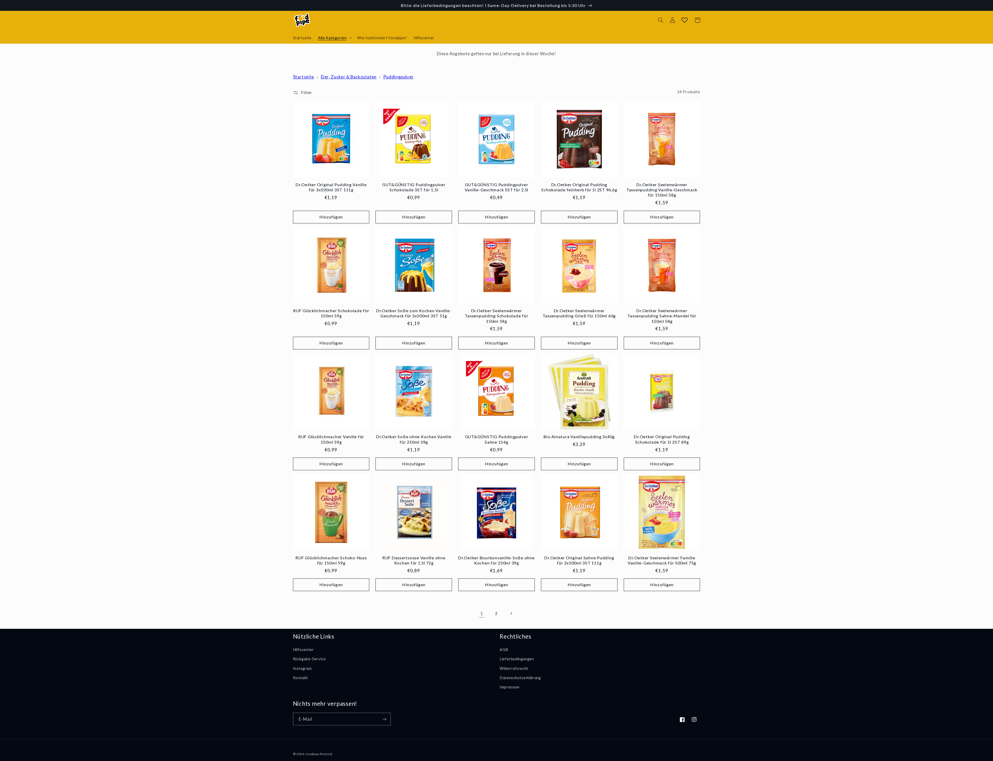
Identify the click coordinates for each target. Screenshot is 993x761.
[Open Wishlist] (684, 20)
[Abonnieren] (384, 719)
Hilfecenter (303, 649)
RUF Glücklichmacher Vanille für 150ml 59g (331, 439)
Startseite (303, 77)
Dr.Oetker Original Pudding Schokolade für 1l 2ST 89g (662, 439)
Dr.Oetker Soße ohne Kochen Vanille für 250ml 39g (414, 439)
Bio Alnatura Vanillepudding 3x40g (579, 436)
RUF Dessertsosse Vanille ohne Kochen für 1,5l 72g (414, 560)
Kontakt (300, 677)
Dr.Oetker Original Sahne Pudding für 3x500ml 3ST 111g (579, 560)
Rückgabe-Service (309, 658)
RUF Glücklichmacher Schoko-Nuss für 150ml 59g (331, 560)
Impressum (510, 687)
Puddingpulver (398, 77)
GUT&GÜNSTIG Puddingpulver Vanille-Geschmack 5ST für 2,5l (497, 187)
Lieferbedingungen (517, 658)
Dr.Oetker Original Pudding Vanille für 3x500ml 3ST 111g (331, 187)
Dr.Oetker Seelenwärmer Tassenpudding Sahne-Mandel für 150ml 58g (661, 316)
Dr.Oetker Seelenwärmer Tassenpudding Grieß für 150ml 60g (579, 313)
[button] (334, 37)
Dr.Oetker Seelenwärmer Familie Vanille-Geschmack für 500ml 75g (662, 560)
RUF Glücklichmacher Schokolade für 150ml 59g (331, 313)
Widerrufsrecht (514, 668)
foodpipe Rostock (319, 754)
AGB (504, 649)
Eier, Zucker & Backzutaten (349, 77)
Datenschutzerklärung (520, 677)
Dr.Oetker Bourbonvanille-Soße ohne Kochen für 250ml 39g (496, 560)
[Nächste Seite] (511, 613)
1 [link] (481, 613)
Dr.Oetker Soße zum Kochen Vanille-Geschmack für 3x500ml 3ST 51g (414, 313)
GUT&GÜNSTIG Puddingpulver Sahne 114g (496, 439)
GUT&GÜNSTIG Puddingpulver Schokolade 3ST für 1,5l (414, 187)
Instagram (302, 668)
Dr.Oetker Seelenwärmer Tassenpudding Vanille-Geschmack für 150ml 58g (661, 190)
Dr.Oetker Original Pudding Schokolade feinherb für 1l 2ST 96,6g (579, 187)
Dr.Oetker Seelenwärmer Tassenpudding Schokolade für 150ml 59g (496, 316)
